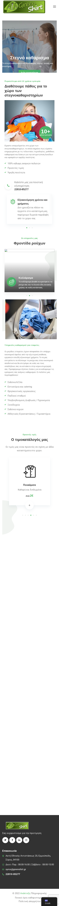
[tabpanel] (29, 209)
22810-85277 (13, 874)
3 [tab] (32, 227)
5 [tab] (33, 515)
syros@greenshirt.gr (16, 869)
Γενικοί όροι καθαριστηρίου (29, 897)
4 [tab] (30, 515)
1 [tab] (26, 227)
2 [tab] (29, 227)
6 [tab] (36, 515)
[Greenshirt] (24, 6)
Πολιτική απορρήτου (30, 901)
